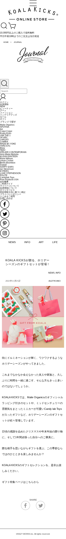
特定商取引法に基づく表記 (12, 192)
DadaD (3, 165)
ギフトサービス (7, 190)
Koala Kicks (5, 133)
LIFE (55, 242)
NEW (2, 106)
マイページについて (9, 186)
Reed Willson (6, 158)
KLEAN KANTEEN (9, 156)
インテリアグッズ (8, 115)
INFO (27, 242)
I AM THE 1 (5, 135)
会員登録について (8, 188)
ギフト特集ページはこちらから (20, 481)
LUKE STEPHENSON (10, 173)
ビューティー (6, 108)
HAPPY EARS (7, 167)
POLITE (3, 175)
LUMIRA (4, 142)
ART (41, 242)
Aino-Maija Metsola (9, 154)
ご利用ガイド (6, 184)
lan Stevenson (7, 169)
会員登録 (4, 104)
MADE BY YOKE (8, 144)
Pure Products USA (9, 179)
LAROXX (4, 140)
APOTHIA (4, 127)
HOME (6, 42)
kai (1, 129)
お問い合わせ (6, 198)
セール (3, 117)
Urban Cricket (6, 161)
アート (3, 111)
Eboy (2, 148)
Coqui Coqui (6, 131)
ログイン (4, 102)
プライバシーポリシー (10, 194)
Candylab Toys (7, 177)
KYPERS (4, 171)
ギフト (3, 119)
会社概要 (4, 182)
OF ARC (4, 137)
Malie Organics (7, 125)
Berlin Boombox (7, 163)
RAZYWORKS (55, 280)
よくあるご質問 (7, 196)
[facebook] (25, 509)
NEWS (12, 242)
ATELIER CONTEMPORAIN (13, 152)
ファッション (6, 113)
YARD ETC (5, 146)
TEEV (2, 150)
